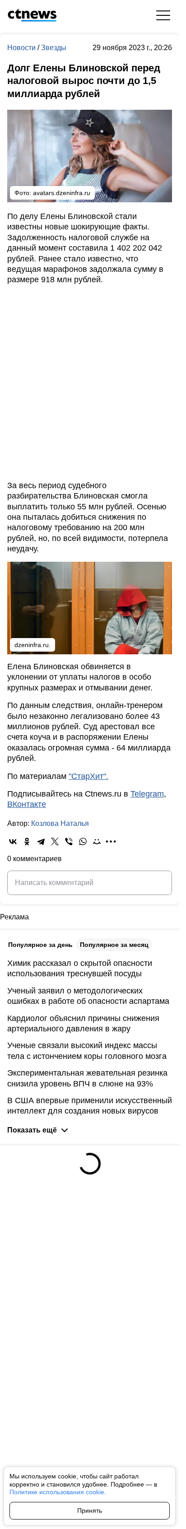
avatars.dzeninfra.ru (61, 192)
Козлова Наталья (60, 823)
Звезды (53, 47)
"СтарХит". (88, 776)
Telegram (147, 793)
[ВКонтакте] (13, 841)
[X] (54, 841)
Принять (89, 1510)
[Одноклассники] (27, 841)
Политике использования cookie (56, 1492)
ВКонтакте (26, 804)
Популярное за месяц (114, 944)
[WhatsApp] (82, 841)
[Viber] (68, 841)
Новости (22, 47)
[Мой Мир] (96, 841)
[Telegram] (40, 841)
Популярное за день (40, 944)
